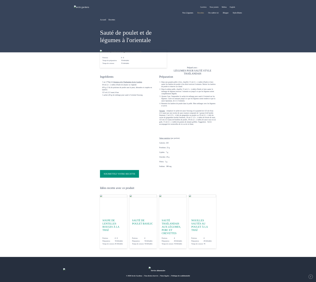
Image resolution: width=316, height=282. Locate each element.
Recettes (200, 13)
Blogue (225, 13)
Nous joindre (214, 7)
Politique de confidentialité (180, 276)
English (232, 7)
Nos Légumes (187, 13)
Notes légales (164, 276)
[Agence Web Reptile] (310, 276)
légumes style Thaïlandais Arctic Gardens (127, 82)
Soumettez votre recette (119, 174)
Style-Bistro (237, 13)
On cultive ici (213, 13)
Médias (224, 7)
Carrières (203, 7)
